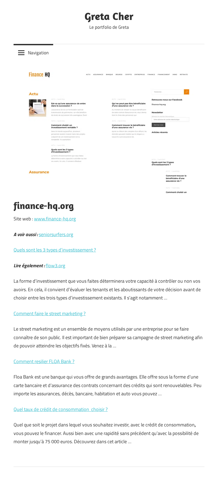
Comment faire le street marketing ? (50, 313)
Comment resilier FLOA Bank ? (44, 361)
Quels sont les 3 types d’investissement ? (55, 249)
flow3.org (55, 265)
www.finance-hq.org (55, 218)
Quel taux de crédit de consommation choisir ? (61, 409)
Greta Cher (109, 16)
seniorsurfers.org (56, 234)
